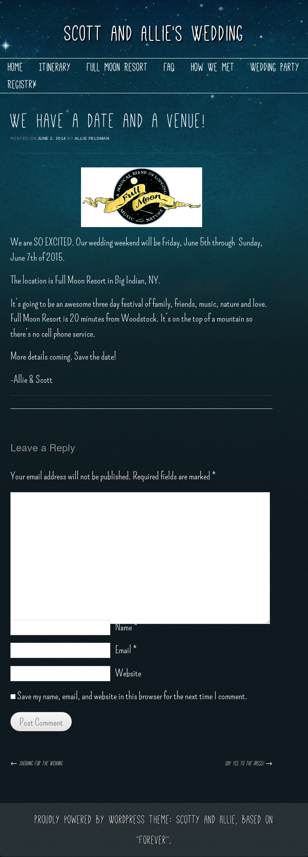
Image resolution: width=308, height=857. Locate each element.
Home (15, 67)
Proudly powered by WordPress (90, 819)
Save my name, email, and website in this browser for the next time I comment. (132, 696)
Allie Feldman (92, 138)
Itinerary (55, 67)
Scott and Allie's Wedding (154, 33)
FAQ (169, 67)
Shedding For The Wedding (36, 763)
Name (126, 627)
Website (128, 673)
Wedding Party (275, 67)
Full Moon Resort (117, 67)
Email (126, 650)
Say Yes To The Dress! (248, 763)
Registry (22, 84)
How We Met (213, 67)
